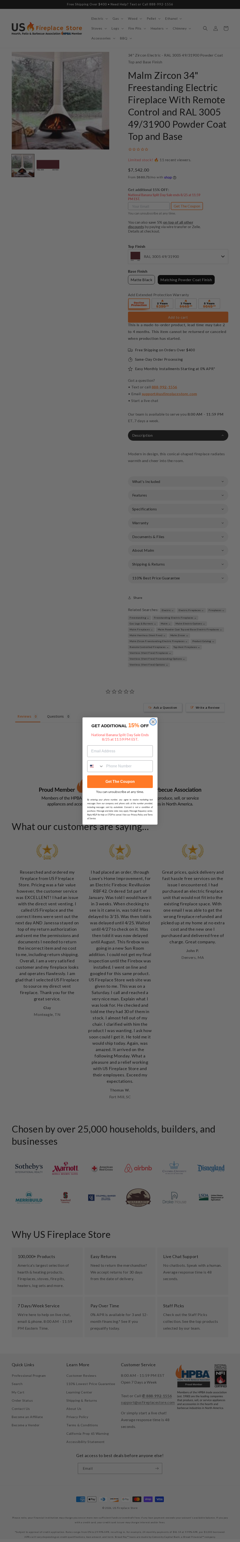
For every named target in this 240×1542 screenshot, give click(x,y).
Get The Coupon (120, 782)
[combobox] (95, 766)
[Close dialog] (153, 722)
